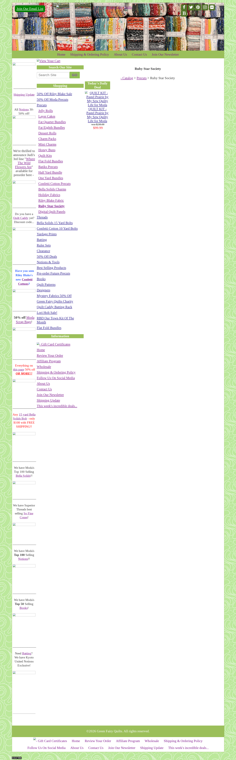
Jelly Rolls (45, 111)
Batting (26, 653)
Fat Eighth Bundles (51, 127)
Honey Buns (46, 150)
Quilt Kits (45, 155)
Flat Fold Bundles (50, 161)
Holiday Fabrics (49, 195)
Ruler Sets (44, 245)
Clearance (43, 251)
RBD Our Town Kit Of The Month (55, 320)
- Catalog (127, 78)
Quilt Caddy (20, 218)
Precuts (42, 105)
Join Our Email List (30, 9)
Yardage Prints (47, 234)
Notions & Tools (48, 262)
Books (24, 608)
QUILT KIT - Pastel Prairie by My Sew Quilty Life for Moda (97, 115)
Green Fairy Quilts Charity (55, 301)
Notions (24, 109)
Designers (43, 290)
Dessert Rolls (47, 133)
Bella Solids (23, 475)
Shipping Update (24, 94)
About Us (120, 54)
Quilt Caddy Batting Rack (54, 307)
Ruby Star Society (51, 206)
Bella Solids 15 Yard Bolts (55, 223)
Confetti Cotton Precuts (54, 184)
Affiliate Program (49, 361)
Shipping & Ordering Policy (89, 54)
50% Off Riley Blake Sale (54, 94)
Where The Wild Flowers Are (25, 163)
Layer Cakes (46, 116)
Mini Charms (47, 144)
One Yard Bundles (50, 178)
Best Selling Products (51, 268)
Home (61, 54)
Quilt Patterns (46, 284)
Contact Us (139, 54)
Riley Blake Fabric (51, 200)
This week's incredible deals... (57, 406)
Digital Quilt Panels (51, 212)
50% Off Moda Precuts (52, 99)
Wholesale (44, 367)
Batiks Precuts (48, 167)
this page (18, 369)
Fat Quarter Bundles (52, 122)
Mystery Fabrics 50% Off (54, 296)
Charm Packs (47, 139)
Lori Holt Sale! (47, 312)
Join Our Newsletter (165, 54)
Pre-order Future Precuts (53, 273)
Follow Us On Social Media (56, 378)
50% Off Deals (47, 256)
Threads (42, 217)
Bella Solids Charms (52, 189)
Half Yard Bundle (50, 172)
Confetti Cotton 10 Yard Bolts (57, 228)
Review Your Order (50, 355)
